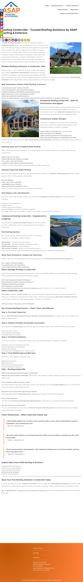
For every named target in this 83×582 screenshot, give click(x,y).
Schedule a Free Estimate (10, 472)
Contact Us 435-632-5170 (69, 13)
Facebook (36, 557)
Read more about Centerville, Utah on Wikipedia (18, 303)
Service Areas (62, 9)
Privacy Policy (37, 548)
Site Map (36, 553)
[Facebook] (1, 10)
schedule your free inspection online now (32, 490)
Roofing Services (57, 5)
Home (47, 5)
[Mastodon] (19, 40)
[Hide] (0, 40)
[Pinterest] (15, 40)
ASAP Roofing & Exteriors (36, 580)
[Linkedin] (12, 40)
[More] (28, 40)
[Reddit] (9, 40)
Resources (74, 9)
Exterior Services (72, 5)
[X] (6, 40)
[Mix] (22, 40)
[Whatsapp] (25, 40)
